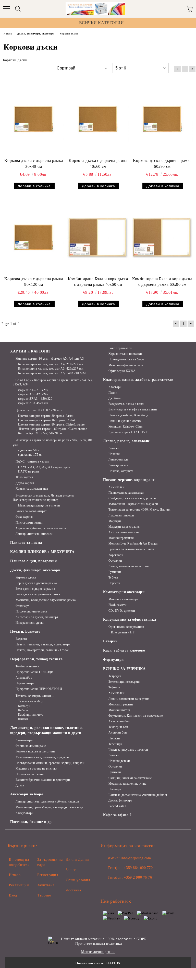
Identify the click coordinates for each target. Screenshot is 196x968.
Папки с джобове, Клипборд (128, 415)
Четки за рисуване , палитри (128, 749)
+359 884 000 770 (138, 868)
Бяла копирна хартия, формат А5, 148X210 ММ (52, 373)
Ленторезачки (118, 459)
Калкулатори (24, 813)
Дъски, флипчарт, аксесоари (35, 570)
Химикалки (116, 487)
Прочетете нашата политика (98, 944)
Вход (13, 895)
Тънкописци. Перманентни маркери (133, 504)
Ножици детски (119, 761)
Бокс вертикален (120, 348)
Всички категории (101, 22)
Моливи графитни (121, 538)
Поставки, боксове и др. (31, 822)
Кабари (23, 710)
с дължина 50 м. (29, 450)
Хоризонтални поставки (125, 354)
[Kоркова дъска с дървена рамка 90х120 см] (33, 237)
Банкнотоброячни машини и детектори (43, 780)
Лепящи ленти (118, 465)
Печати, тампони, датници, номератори (43, 644)
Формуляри (113, 660)
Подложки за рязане (30, 774)
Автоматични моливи (123, 532)
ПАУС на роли (28, 471)
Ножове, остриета (120, 471)
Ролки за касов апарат (31, 511)
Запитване (45, 885)
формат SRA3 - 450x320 (35, 398)
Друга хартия (25, 483)
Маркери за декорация (124, 526)
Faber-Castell (117, 806)
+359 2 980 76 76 (138, 877)
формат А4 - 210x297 (33, 390)
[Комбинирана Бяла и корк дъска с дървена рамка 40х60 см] (98, 237)
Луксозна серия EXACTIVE (128, 432)
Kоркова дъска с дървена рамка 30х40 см (33, 163)
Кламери (24, 706)
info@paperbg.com (136, 858)
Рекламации (19, 885)
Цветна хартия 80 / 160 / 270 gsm (39, 410)
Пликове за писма (26, 543)
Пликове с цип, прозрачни (33, 561)
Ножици (114, 454)
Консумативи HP (122, 632)
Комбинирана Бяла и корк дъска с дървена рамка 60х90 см (162, 282)
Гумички (114, 572)
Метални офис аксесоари (125, 365)
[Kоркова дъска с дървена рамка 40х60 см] (98, 119)
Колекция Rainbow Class (125, 426)
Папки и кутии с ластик (124, 421)
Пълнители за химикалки (126, 492)
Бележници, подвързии (124, 681)
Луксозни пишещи (121, 515)
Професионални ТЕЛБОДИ (34, 672)
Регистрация (47, 875)
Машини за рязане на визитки (36, 768)
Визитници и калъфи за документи (132, 409)
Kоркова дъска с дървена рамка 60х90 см (162, 163)
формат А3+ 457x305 (33, 403)
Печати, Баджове (25, 631)
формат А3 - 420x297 (33, 394)
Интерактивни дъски (30, 622)
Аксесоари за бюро (26, 794)
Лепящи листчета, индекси (34, 534)
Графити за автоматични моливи (131, 549)
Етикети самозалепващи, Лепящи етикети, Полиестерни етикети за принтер (44, 498)
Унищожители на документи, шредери (42, 757)
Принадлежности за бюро (126, 359)
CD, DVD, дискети (121, 610)
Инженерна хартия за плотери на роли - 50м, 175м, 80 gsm (52, 442)
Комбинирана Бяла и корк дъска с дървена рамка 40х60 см (98, 282)
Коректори (115, 555)
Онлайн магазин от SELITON (98, 963)
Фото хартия (24, 477)
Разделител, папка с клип (126, 404)
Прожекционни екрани (31, 611)
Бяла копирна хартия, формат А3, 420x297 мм (50, 368)
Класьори (114, 387)
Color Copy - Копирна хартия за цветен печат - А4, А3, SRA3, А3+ (53, 382)
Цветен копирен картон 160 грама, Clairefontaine (52, 429)
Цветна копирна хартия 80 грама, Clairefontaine (51, 424)
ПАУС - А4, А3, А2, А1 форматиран (44, 467)
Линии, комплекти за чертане (128, 566)
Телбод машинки (27, 666)
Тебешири (115, 744)
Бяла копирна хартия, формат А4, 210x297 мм (50, 364)
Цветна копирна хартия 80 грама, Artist (46, 416)
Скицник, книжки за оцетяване (130, 778)
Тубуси (113, 577)
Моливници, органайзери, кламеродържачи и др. (50, 807)
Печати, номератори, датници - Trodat (42, 650)
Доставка (73, 890)
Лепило (113, 448)
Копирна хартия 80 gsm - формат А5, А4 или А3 (50, 358)
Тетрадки (114, 676)
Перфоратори (25, 683)
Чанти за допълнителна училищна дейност (137, 795)
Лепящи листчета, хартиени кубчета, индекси (47, 801)
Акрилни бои (117, 732)
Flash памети (117, 605)
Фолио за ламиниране (31, 746)
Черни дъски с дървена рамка (36, 583)
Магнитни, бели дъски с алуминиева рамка (46, 600)
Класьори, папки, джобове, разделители (138, 380)
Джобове (114, 398)
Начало (14, 875)
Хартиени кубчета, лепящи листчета (41, 528)
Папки (112, 392)
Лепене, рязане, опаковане (126, 441)
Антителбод (24, 677)
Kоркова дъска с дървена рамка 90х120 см (33, 282)
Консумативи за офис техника (129, 619)
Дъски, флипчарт (120, 800)
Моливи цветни (119, 710)
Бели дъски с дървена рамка (35, 589)
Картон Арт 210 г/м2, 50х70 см (40, 433)
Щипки (23, 719)
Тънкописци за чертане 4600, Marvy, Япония (139, 509)
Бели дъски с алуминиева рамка (38, 594)
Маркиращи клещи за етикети (39, 505)
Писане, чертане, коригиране (128, 480)
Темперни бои (118, 727)
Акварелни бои (119, 721)
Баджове (21, 639)
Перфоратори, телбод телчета (36, 659)
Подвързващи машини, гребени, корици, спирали (50, 763)
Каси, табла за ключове (124, 650)
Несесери (114, 789)
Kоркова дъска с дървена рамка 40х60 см (98, 163)
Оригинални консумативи (126, 627)
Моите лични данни (98, 952)
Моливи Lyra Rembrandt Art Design (132, 543)
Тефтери (114, 687)
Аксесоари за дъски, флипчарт (37, 617)
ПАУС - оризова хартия (32, 461)
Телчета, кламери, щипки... (35, 696)
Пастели (114, 738)
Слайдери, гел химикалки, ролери (132, 498)
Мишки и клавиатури (123, 599)
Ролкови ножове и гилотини (35, 751)
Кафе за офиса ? (117, 815)
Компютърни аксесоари (123, 592)
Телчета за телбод (30, 701)
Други (20, 785)
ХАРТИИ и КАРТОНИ (30, 351)
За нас (71, 870)
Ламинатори (24, 740)
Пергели (114, 583)
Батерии (110, 641)
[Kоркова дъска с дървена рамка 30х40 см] (33, 119)
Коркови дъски (26, 577)
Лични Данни (77, 859)
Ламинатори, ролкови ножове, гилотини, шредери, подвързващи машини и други (46, 730)
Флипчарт (22, 606)
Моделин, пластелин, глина (127, 783)
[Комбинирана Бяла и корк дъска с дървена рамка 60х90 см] (162, 237)
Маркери (114, 521)
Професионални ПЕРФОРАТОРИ (39, 689)
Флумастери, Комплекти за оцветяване (135, 715)
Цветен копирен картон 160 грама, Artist (46, 420)
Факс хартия (24, 516)
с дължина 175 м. (30, 454)
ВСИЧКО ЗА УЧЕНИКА (124, 669)
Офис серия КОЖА (122, 371)
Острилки (115, 560)
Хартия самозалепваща (32, 488)
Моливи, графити (120, 704)
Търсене (44, 895)
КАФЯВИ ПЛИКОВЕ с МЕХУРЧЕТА (42, 552)
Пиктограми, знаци (29, 522)
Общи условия (78, 880)
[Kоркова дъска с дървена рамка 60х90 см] (162, 119)
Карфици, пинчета (30, 714)
